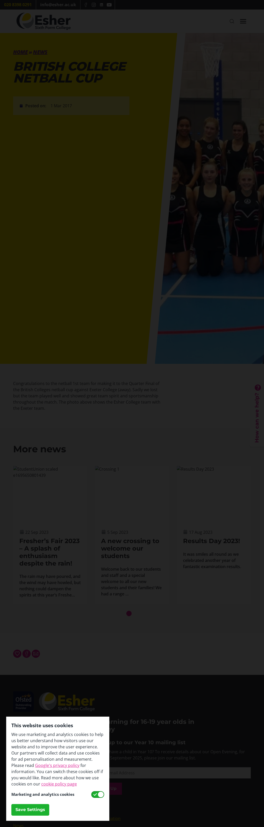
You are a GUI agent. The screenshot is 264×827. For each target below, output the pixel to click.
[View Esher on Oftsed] (23, 694)
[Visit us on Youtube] (109, 5)
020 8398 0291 (18, 4)
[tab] (110, 613)
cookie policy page (59, 784)
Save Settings (30, 809)
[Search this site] (232, 21)
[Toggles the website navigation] (243, 21)
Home (20, 51)
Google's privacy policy (57, 765)
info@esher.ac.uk (58, 4)
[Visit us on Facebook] (86, 5)
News (40, 51)
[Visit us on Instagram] (93, 5)
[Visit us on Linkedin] (101, 5)
